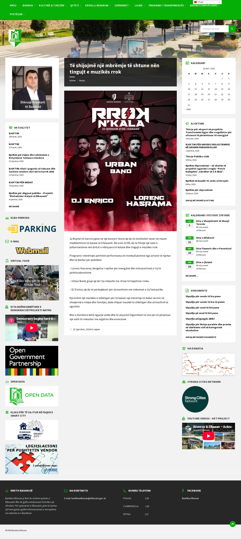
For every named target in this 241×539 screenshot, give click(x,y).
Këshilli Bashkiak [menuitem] (97, 5)
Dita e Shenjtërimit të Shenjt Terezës (212, 222)
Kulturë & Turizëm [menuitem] (51, 5)
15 (222, 89)
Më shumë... (192, 275)
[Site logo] (24, 51)
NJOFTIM (14, 133)
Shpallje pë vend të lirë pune (202, 313)
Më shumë (14, 206)
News (82, 80)
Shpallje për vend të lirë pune (202, 307)
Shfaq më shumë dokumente (201, 337)
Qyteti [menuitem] (74, 5)
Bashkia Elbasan (190, 498)
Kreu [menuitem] (13, 5)
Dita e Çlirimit (204, 262)
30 (229, 99)
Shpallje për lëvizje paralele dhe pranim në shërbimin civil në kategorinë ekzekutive (208, 327)
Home (73, 80)
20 (209, 94)
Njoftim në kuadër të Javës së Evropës (207, 180)
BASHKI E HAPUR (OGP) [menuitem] (204, 5)
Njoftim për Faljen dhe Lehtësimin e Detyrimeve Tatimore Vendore (29, 156)
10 (189, 89)
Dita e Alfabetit (205, 237)
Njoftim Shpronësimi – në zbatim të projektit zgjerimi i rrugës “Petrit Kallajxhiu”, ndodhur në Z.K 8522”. (206, 168)
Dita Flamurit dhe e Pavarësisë (213, 248)
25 (196, 99)
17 (189, 94)
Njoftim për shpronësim (199, 190)
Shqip (200, 2)
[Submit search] (232, 28)
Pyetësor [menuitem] (16, 14)
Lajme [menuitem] (139, 5)
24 (189, 99)
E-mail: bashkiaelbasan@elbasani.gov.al (85, 498)
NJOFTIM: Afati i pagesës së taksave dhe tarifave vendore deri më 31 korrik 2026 (32, 170)
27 (209, 99)
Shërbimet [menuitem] (122, 5)
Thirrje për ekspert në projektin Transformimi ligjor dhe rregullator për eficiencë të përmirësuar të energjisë (209, 132)
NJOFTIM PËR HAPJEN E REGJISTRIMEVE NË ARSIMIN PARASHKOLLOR (208, 146)
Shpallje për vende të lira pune (203, 296)
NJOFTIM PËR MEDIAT (21, 182)
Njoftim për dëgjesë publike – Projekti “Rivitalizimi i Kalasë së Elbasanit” (31, 195)
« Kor (188, 109)
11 (196, 89)
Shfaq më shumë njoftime (200, 200)
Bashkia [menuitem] (28, 5)
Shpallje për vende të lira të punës (205, 302)
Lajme (97, 329)
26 (202, 99)
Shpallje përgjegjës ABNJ (200, 318)
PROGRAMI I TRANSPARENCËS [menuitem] (166, 5)
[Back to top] (233, 524)
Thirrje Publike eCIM (197, 156)
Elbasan (202, 230)
